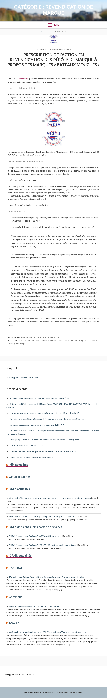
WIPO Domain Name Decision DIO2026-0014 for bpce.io (35, 536)
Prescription (13, 343)
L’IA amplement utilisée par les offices (26, 445)
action (21, 340)
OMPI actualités (19, 489)
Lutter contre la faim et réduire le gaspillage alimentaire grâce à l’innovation (42, 516)
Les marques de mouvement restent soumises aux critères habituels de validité (44, 413)
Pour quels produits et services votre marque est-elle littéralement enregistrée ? (45, 439)
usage (22, 343)
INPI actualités (18, 464)
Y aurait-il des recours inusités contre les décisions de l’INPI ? (37, 424)
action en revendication (35, 340)
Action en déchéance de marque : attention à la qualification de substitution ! (43, 451)
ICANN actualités (20, 555)
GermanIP (15, 597)
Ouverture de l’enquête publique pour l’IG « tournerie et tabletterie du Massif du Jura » (48, 419)
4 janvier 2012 (22, 78)
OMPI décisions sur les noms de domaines (35, 527)
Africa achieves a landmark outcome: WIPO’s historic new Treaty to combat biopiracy (47, 632)
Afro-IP (14, 623)
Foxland (79, 692)
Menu (56, 24)
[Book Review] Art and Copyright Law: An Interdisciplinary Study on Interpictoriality (46, 577)
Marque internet (28, 337)
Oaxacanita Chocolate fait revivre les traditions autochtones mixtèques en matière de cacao (50, 498)
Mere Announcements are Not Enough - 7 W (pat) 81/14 (34, 606)
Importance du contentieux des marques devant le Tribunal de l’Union (40, 398)
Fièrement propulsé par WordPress (39, 692)
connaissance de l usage (73, 340)
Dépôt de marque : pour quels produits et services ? (32, 457)
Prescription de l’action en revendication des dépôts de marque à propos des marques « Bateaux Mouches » (53, 59)
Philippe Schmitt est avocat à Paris (24, 377)
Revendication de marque (48, 337)
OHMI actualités (19, 476)
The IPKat (15, 568)
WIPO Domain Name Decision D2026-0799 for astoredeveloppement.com (42, 545)
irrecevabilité (91, 340)
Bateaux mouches (54, 340)
